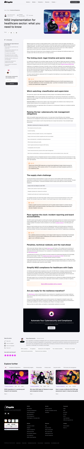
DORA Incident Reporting (31, 437)
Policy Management (30, 416)
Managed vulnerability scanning (51, 410)
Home (5, 10)
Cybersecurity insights (28, 367)
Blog (8, 10)
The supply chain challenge (10, 53)
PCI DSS (64, 414)
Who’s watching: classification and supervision (11, 47)
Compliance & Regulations (15, 10)
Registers (28, 427)
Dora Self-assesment (49, 435)
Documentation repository (31, 433)
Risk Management (30, 414)
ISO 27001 (65, 412)
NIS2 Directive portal (33, 252)
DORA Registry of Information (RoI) (33, 418)
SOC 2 (64, 416)
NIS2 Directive (32, 294)
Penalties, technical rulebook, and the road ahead (11, 59)
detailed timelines (59, 222)
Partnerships (39, 367)
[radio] (5, 355)
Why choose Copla (48, 431)
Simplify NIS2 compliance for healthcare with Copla (10, 62)
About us (65, 427)
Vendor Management (31, 412)
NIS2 (64, 410)
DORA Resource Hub (49, 433)
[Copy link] (9, 33)
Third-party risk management (69, 367)
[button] (29, 2)
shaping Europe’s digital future (67, 64)
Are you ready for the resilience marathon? (11, 65)
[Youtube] (8, 413)
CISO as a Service (48, 408)
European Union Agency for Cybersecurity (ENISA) (53, 256)
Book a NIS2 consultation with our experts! (51, 284)
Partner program (66, 425)
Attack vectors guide (49, 429)
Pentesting (47, 412)
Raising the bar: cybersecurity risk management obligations (11, 50)
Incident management (31, 429)
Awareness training (30, 431)
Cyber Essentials (66, 418)
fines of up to (50, 248)
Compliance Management (31, 410)
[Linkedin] (5, 413)
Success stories (57, 367)
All (5, 367)
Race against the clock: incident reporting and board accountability (11, 55)
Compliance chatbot (30, 425)
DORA (64, 408)
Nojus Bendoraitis (11, 14)
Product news (48, 367)
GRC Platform (29, 408)
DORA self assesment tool (68, 419)
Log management (30, 435)
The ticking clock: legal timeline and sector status (12, 44)
